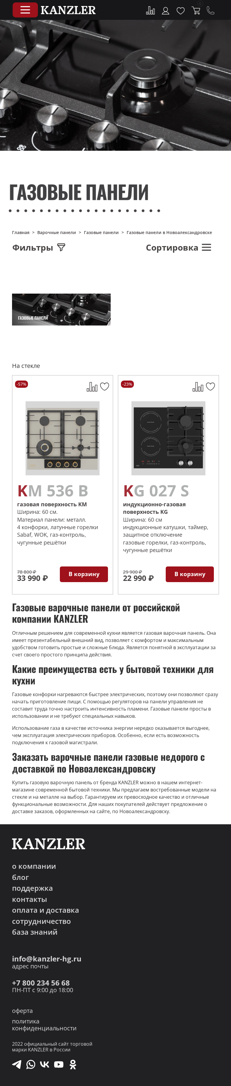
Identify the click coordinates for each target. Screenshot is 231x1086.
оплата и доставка (45, 910)
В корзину (84, 574)
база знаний (34, 932)
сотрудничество (41, 921)
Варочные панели (56, 232)
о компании (34, 866)
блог (20, 877)
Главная (20, 232)
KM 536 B (52, 490)
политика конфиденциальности (44, 1025)
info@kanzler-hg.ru (47, 959)
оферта (22, 1010)
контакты (29, 899)
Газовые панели (101, 232)
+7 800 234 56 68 (41, 983)
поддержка (32, 888)
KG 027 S (156, 490)
